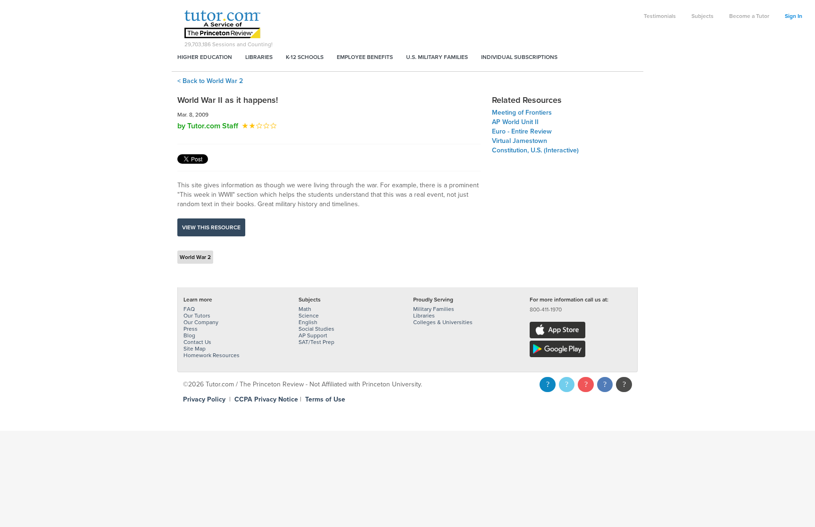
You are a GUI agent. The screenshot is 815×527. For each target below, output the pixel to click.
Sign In (793, 16)
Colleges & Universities (443, 322)
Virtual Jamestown (519, 141)
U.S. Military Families (437, 57)
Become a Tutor (749, 16)
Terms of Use (325, 399)
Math (305, 309)
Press (190, 329)
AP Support (313, 335)
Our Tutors (196, 315)
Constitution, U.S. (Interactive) (535, 150)
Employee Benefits (365, 57)
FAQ (189, 309)
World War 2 (195, 257)
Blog (189, 335)
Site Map (194, 348)
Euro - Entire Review (522, 131)
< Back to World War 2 (210, 81)
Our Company (200, 322)
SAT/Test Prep (316, 342)
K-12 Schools (305, 57)
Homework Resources (211, 355)
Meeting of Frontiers (522, 113)
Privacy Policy (204, 399)
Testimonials (660, 16)
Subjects (702, 16)
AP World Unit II (515, 122)
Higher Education (204, 57)
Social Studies (316, 329)
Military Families (433, 309)
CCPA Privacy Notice (266, 399)
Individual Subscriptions (519, 57)
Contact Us (197, 342)
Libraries (259, 57)
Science (309, 315)
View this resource (211, 227)
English (308, 322)
